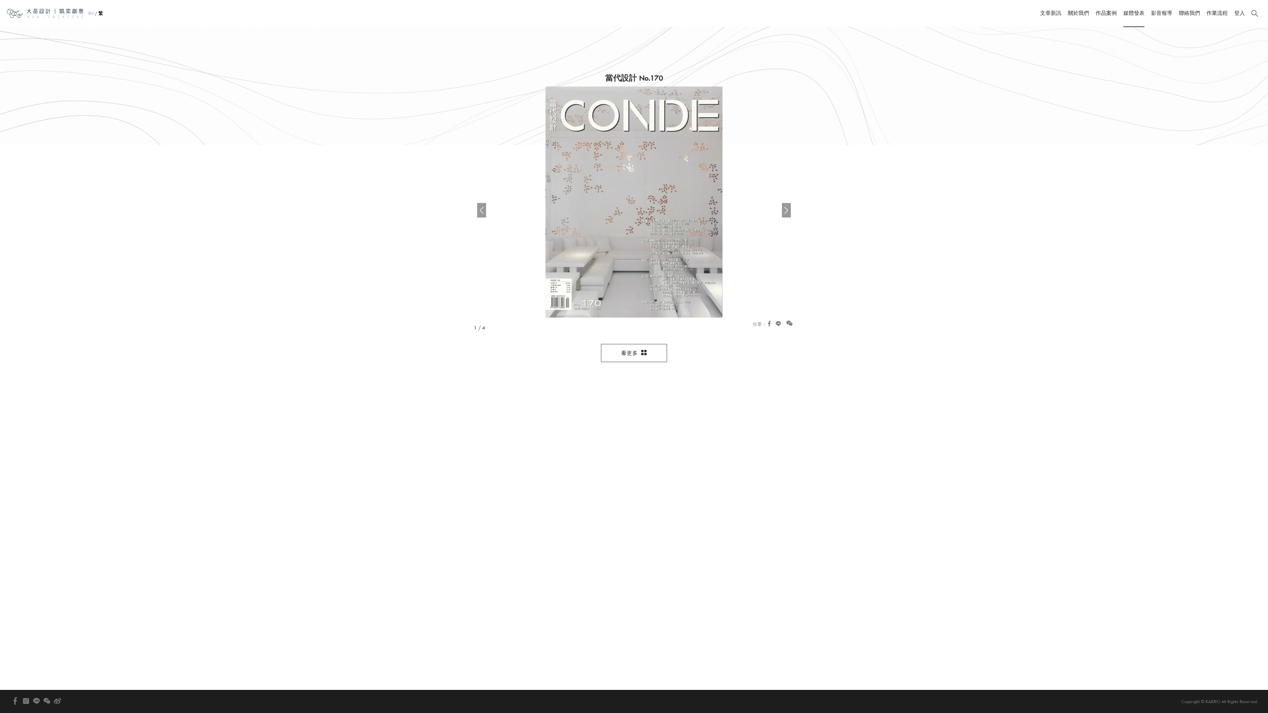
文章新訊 (1050, 13)
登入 (1239, 13)
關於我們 (1078, 13)
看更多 (630, 353)
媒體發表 (1134, 13)
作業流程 (1217, 13)
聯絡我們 (1189, 13)
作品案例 (1106, 13)
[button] (786, 210)
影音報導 (1161, 13)
